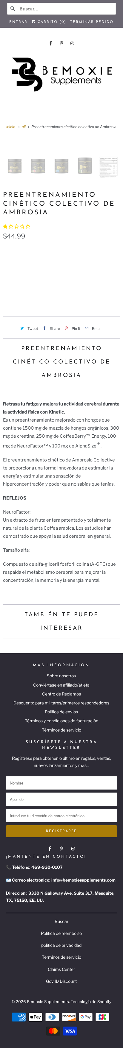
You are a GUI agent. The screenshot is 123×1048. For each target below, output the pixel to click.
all (24, 126)
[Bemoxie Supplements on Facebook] (51, 43)
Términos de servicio (61, 729)
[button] (17, 226)
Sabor (9, 251)
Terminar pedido (91, 22)
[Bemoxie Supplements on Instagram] (72, 43)
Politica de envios (61, 711)
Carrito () (51, 22)
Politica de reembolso (61, 933)
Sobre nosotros (61, 675)
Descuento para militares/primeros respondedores (61, 702)
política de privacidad (61, 945)
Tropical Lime (21, 277)
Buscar (61, 921)
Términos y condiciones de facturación (61, 720)
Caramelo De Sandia (70, 277)
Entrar (18, 22)
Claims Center (61, 969)
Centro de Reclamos (61, 693)
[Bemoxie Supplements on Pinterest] (61, 43)
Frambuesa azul (24, 263)
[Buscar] (13, 9)
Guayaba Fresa (69, 263)
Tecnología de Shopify (91, 1001)
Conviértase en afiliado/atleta (61, 684)
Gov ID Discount (61, 981)
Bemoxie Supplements (48, 1001)
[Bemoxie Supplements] (61, 75)
